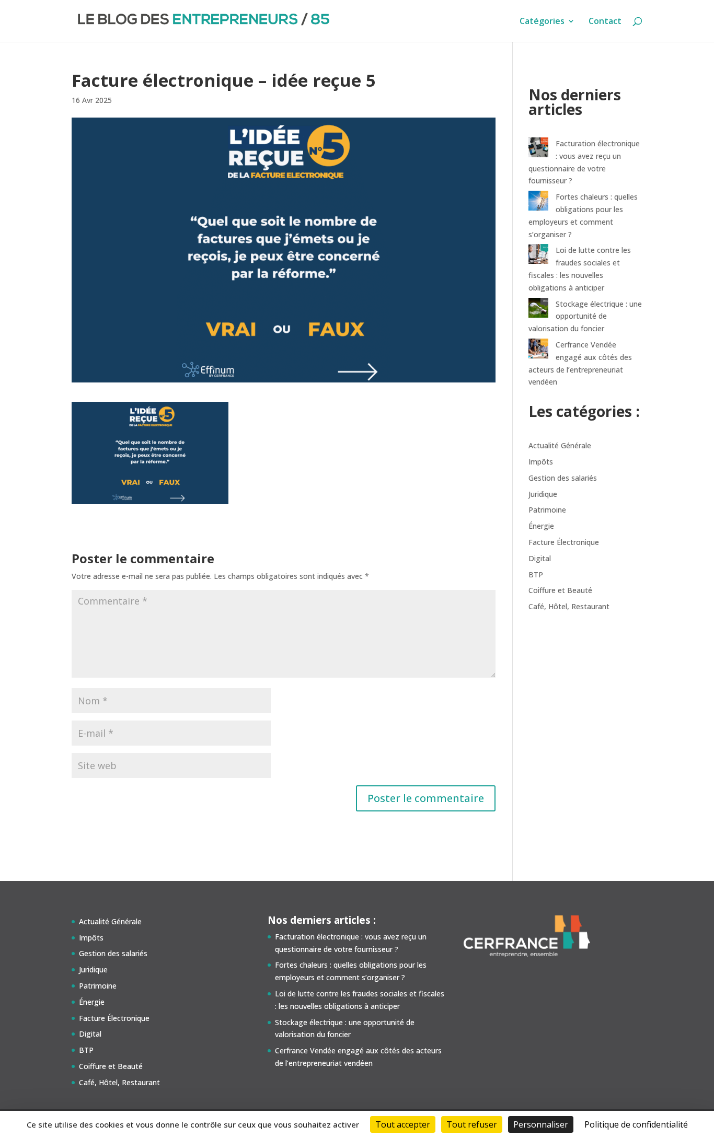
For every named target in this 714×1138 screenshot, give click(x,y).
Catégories (542, 22)
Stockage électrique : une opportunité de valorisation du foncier (585, 316)
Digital (539, 558)
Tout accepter (402, 1124)
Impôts (540, 462)
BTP (535, 574)
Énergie (541, 526)
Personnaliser (540, 1124)
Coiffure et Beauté (560, 590)
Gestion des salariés (562, 478)
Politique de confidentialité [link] (636, 1124)
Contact (605, 22)
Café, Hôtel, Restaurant (568, 606)
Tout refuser (471, 1124)
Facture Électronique (563, 542)
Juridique (542, 494)
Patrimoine (547, 510)
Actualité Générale (559, 445)
